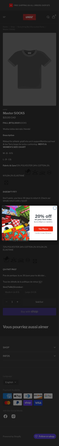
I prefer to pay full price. (42, 233)
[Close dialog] (53, 208)
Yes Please (42, 229)
